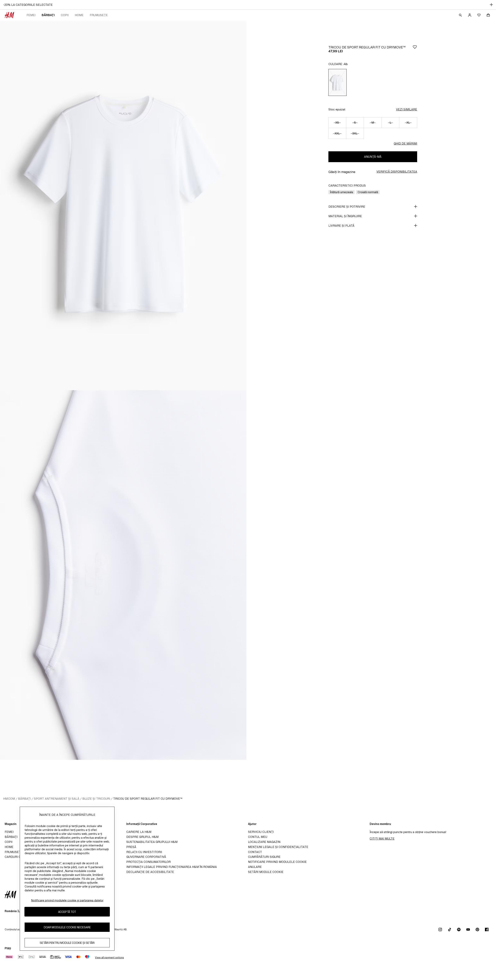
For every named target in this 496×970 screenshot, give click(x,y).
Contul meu (257, 836)
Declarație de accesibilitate (150, 872)
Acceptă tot (67, 911)
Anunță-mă (372, 156)
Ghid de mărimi (405, 143)
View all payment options (109, 957)
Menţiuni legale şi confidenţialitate (278, 847)
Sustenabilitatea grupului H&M (151, 841)
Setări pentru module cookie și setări (67, 942)
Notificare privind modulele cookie (277, 861)
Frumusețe (99, 15)
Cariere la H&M (138, 831)
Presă (131, 847)
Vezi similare (406, 109)
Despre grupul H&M (142, 836)
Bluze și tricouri (96, 798)
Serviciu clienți (261, 831)
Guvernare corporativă (146, 856)
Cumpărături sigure (264, 856)
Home (79, 15)
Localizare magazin (264, 841)
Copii (65, 15)
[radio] (337, 82)
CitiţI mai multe (382, 838)
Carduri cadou (17, 856)
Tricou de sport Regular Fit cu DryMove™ (147, 798)
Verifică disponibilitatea (396, 171)
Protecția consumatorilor (148, 861)
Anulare (255, 866)
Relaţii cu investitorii (144, 852)
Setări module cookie (265, 872)
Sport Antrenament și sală (56, 798)
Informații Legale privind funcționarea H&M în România (171, 866)
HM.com (9, 798)
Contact (255, 852)
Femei (31, 15)
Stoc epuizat (336, 109)
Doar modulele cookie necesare (67, 927)
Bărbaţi (48, 15)
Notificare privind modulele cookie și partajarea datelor (67, 900)
